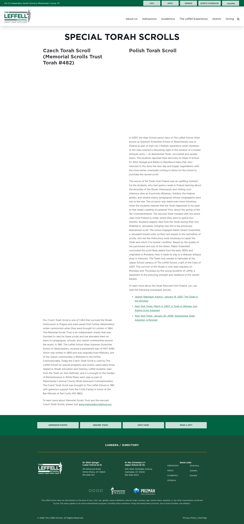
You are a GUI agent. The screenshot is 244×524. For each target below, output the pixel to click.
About (170, 470)
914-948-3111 (88, 475)
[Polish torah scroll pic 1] (162, 86)
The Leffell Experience (193, 18)
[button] (238, 20)
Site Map (202, 518)
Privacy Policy (190, 518)
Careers (112, 445)
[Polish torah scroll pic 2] (166, 121)
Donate (193, 475)
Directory (130, 445)
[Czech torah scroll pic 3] (80, 272)
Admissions (149, 18)
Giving (230, 18)
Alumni (216, 18)
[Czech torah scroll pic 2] (80, 196)
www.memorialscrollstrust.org (95, 404)
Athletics (171, 480)
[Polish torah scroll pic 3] (166, 129)
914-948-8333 (132, 475)
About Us (132, 18)
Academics (168, 18)
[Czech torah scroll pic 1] (80, 116)
